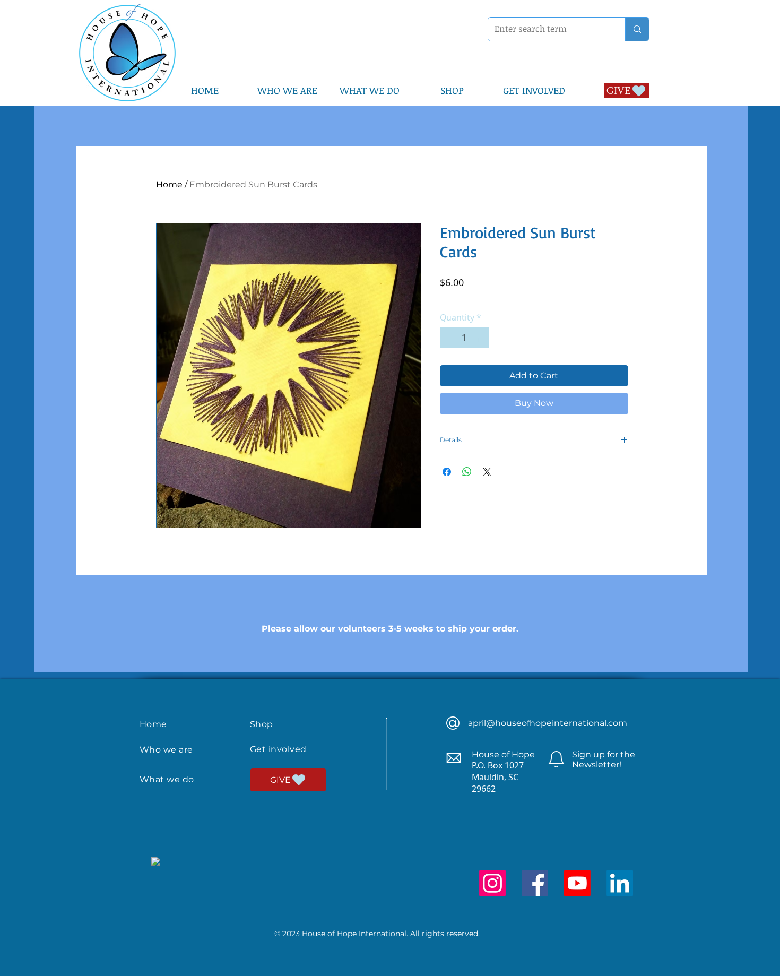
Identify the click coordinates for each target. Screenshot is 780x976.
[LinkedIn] (619, 883)
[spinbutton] (464, 337)
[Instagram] (492, 883)
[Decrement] (448, 337)
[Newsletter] (556, 759)
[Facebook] (535, 883)
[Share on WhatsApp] (467, 471)
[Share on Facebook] (446, 471)
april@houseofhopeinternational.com (547, 723)
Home (169, 184)
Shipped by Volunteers (543, 296)
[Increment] (479, 337)
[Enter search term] (637, 29)
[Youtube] (577, 883)
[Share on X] (487, 471)
